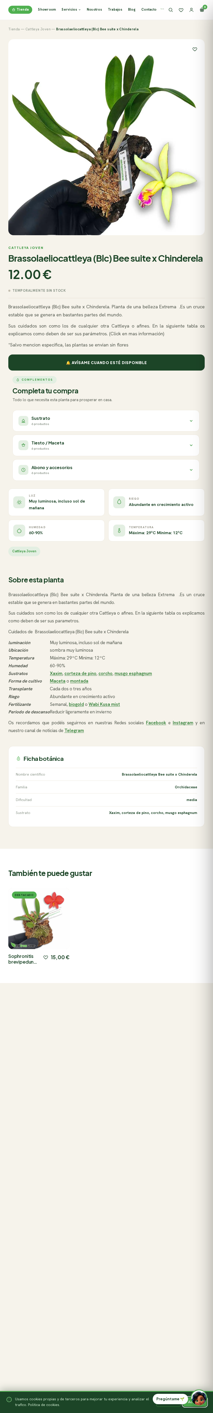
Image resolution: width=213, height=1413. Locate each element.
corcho (105, 673)
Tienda (23, 9)
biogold (76, 704)
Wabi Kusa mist (104, 704)
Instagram (183, 723)
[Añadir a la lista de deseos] (46, 957)
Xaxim (56, 673)
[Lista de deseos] (181, 9)
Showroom (47, 9)
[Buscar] (170, 9)
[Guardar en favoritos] (195, 49)
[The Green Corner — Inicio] (162, 9)
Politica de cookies (43, 1404)
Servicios (69, 9)
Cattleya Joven (38, 29)
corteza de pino (80, 673)
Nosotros (94, 9)
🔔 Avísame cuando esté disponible (106, 362)
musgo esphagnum (133, 673)
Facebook (156, 723)
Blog (132, 9)
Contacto (148, 9)
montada (79, 681)
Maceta (57, 681)
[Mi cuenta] (191, 9)
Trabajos (115, 9)
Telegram (74, 730)
